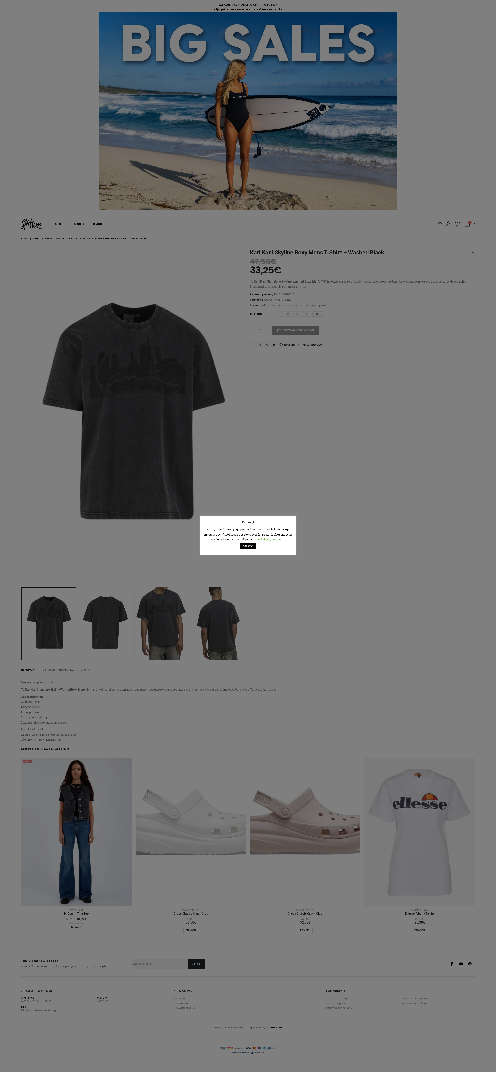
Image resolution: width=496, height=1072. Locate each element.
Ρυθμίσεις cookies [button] (270, 539)
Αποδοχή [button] (248, 545)
